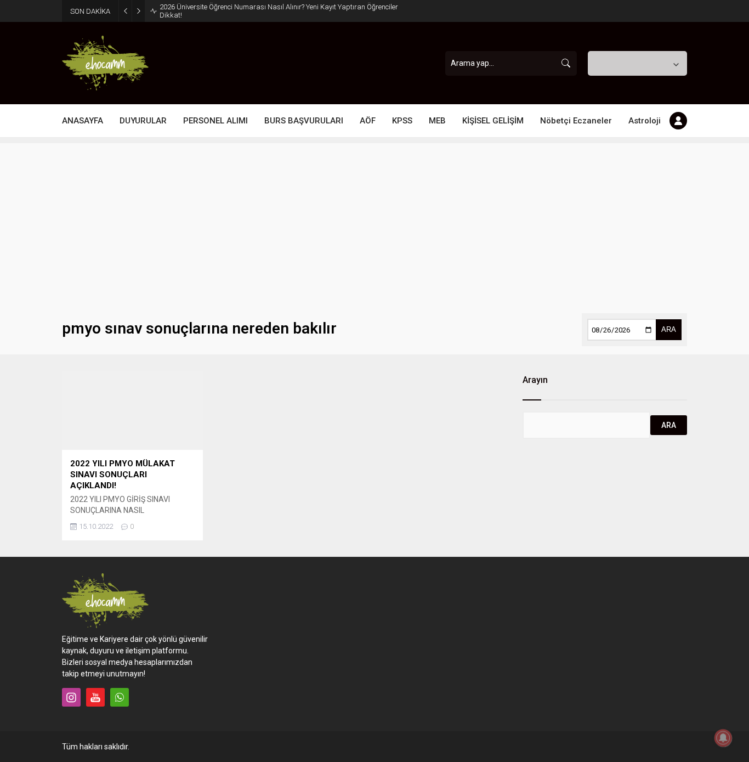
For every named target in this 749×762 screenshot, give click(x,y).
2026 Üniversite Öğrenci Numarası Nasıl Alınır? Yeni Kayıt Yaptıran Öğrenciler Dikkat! (279, 11)
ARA (668, 329)
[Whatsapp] (119, 697)
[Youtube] (95, 697)
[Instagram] (71, 697)
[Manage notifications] (723, 738)
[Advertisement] (374, 220)
